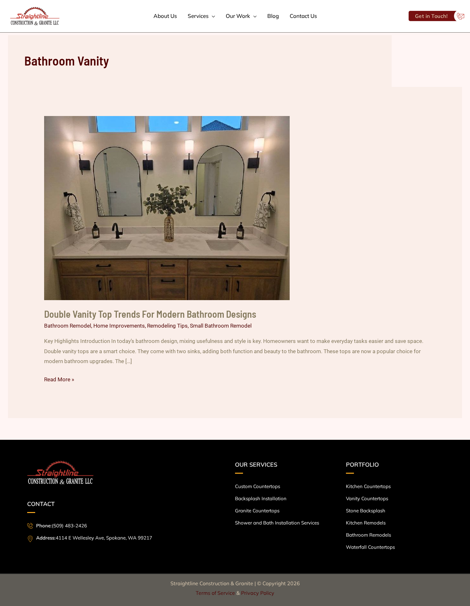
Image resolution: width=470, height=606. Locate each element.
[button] (211, 16)
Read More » (59, 379)
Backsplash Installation (260, 498)
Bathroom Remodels (368, 535)
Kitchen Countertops (368, 486)
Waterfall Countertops (370, 547)
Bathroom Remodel (67, 325)
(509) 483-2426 (61, 526)
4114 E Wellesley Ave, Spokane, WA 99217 (94, 538)
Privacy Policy (257, 593)
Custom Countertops (257, 486)
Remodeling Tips (167, 325)
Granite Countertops (257, 511)
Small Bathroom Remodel (221, 325)
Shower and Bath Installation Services (277, 523)
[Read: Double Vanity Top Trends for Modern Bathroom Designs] (167, 207)
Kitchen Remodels (366, 523)
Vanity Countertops (367, 498)
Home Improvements (119, 325)
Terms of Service (216, 593)
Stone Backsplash (365, 511)
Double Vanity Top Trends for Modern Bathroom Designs (150, 314)
